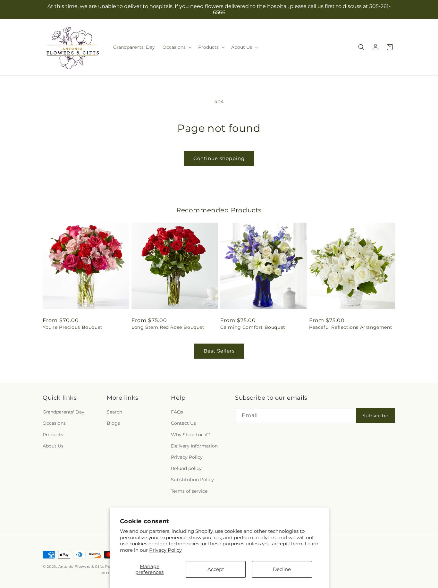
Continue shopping (219, 158)
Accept (215, 569)
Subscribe (375, 416)
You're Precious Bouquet (73, 327)
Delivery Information (194, 446)
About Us (53, 446)
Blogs (113, 423)
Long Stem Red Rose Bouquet (168, 327)
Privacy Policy (165, 550)
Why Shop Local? (190, 435)
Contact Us (183, 423)
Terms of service (189, 491)
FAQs (177, 412)
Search (114, 412)
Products (53, 435)
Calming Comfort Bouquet (252, 327)
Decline (282, 569)
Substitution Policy (192, 480)
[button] (176, 47)
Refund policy (186, 469)
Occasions (54, 423)
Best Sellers (219, 351)
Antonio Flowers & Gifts (81, 566)
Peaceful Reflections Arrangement (350, 327)
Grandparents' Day (63, 412)
